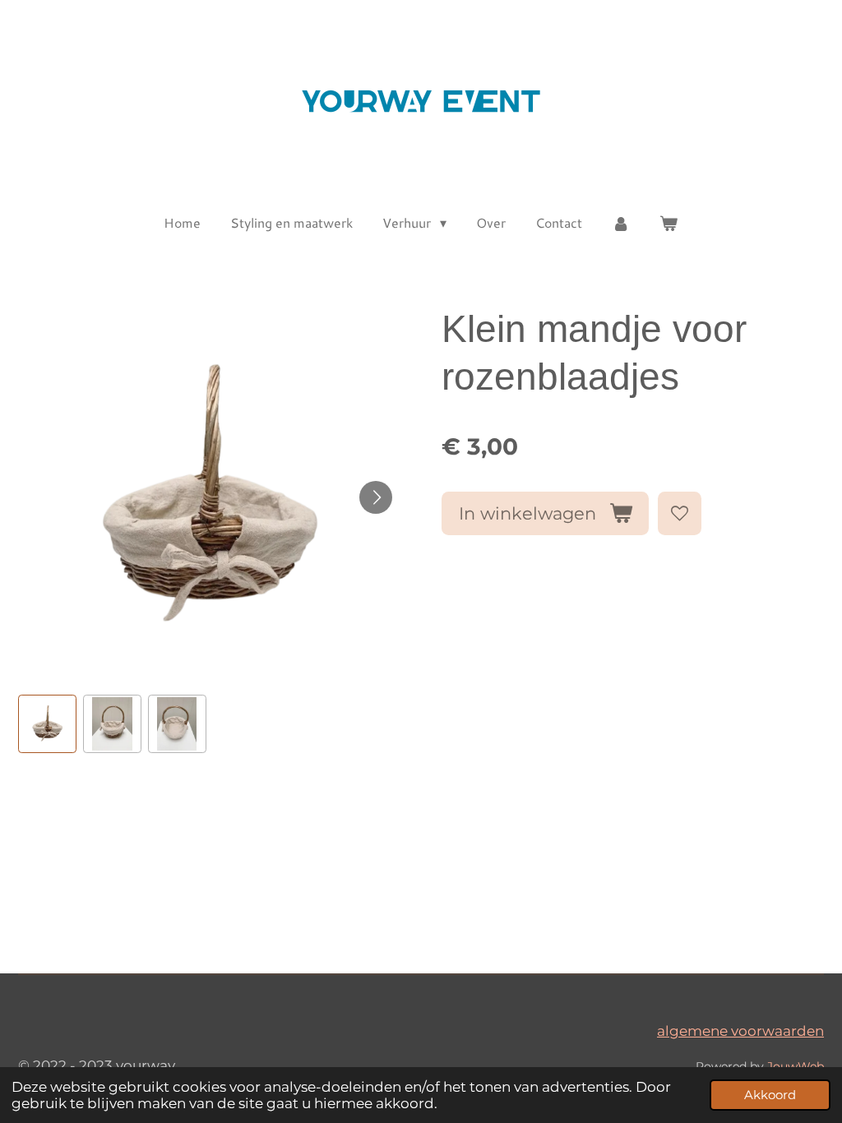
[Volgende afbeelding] (375, 497)
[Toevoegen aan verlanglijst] (679, 513)
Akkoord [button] (770, 1094)
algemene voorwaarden (740, 1031)
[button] (47, 724)
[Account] (621, 223)
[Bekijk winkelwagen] (668, 223)
